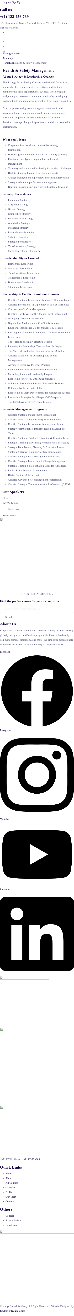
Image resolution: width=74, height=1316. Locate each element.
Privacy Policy (13, 1220)
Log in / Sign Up (11, 2)
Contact (10, 1201)
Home (6, 62)
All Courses (12, 1182)
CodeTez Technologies (12, 1310)
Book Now (14, 509)
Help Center (12, 1225)
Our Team (11, 1196)
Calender (10, 1187)
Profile (9, 1192)
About (9, 1178)
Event (12, 62)
